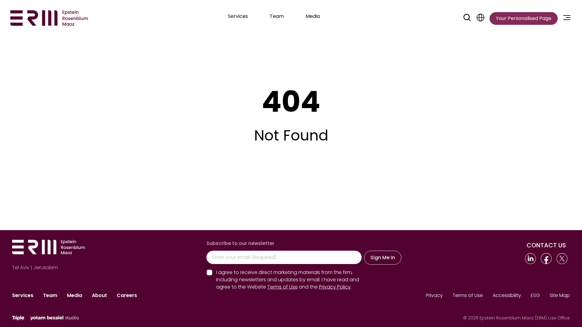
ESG (535, 295)
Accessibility (507, 295)
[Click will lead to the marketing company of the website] (18, 318)
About (99, 295)
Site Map (560, 295)
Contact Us (546, 245)
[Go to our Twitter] (562, 258)
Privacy (434, 295)
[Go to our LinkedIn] (530, 258)
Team (50, 295)
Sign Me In (382, 257)
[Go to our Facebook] (546, 258)
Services (22, 295)
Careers (127, 295)
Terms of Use (468, 295)
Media (74, 295)
